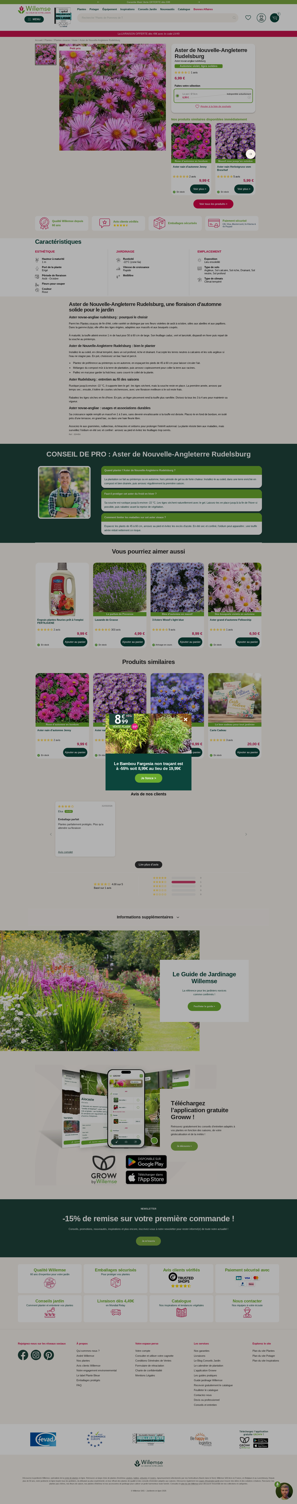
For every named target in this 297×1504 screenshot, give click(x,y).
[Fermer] (185, 719)
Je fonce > (148, 778)
